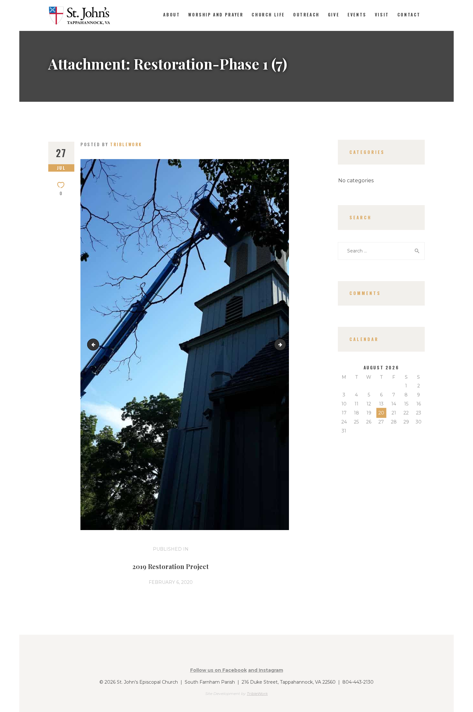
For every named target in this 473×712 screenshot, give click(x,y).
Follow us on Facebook (218, 670)
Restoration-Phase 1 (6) (94, 344)
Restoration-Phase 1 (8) (283, 344)
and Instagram (265, 670)
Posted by (111, 144)
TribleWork (257, 693)
